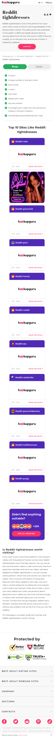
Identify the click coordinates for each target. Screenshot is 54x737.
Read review (35, 166)
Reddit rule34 (22, 310)
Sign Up (27, 46)
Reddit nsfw (21, 141)
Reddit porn (21, 242)
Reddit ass (20, 344)
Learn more (22, 735)
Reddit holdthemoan (26, 445)
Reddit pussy (22, 478)
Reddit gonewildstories (27, 411)
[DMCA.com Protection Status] (15, 657)
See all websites (26, 533)
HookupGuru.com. (19, 731)
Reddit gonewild (24, 209)
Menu (49, 2)
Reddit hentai (22, 276)
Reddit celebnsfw (24, 377)
